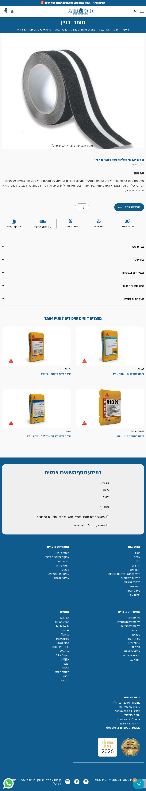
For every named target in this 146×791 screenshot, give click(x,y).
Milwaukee (62, 638)
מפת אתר (135, 586)
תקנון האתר (82, 517)
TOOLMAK (62, 642)
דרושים (136, 565)
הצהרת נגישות (132, 582)
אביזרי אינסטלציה (58, 573)
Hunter (65, 630)
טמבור (65, 667)
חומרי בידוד (62, 565)
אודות (137, 557)
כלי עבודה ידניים (130, 626)
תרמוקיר (64, 680)
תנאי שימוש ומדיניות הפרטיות (55, 517)
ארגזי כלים (134, 642)
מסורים (136, 634)
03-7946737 (125, 706)
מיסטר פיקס (62, 672)
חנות (116, 29)
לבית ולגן (135, 647)
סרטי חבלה (61, 29)
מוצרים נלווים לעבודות (83, 29)
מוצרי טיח (63, 561)
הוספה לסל (129, 207)
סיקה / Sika (62, 655)
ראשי (126, 29)
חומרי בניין (104, 29)
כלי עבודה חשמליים (128, 622)
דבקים (65, 569)
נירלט (66, 676)
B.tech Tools (61, 626)
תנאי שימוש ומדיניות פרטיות (124, 573)
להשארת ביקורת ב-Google (123, 727)
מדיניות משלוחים (130, 578)
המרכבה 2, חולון (122, 702)
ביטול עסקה (133, 590)
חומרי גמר (134, 659)
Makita (65, 634)
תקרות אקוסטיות (130, 655)
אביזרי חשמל (61, 578)
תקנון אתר (134, 569)
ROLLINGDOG (60, 647)
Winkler (64, 651)
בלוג (137, 561)
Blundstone (62, 622)
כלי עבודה (134, 617)
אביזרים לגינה (132, 651)
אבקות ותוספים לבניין (56, 557)
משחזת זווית (133, 638)
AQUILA (64, 617)
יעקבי (66, 663)
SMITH (65, 659)
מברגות (136, 630)
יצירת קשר (134, 594)
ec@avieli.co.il (123, 711)
